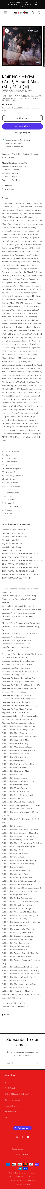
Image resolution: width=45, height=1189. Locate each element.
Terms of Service (11, 1106)
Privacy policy (33, 1176)
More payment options (23, 133)
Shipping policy (31, 1180)
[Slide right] (27, 71)
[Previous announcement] (4, 4)
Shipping (15, 108)
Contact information (24, 1184)
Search (7, 1082)
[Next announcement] (40, 4)
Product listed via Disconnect (15, 1007)
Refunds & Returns (12, 1100)
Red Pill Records (21, 1173)
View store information (14, 147)
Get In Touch (10, 1088)
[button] (5, 13)
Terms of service (16, 1180)
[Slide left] (17, 71)
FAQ (7, 1118)
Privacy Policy (10, 1112)
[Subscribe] (37, 1063)
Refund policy (20, 1176)
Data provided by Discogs (13, 1003)
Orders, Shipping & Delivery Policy (19, 1094)
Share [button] (6, 1015)
